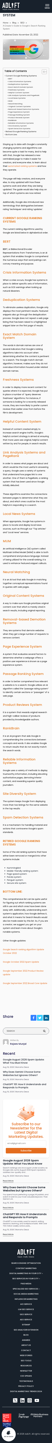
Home (5, 23)
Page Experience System (19, 112)
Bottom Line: (11, 134)
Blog (14, 23)
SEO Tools (26, 1360)
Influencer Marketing (26, 1299)
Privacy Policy (26, 1386)
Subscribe (26, 1150)
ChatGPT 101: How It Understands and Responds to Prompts (24, 1086)
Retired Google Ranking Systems (21, 131)
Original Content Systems (19, 106)
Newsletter (26, 1370)
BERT (10, 79)
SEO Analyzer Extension (26, 1329)
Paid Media (26, 1283)
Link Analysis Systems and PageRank (23, 95)
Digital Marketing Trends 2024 (26, 1391)
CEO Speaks (26, 1376)
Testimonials (26, 1381)
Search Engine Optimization (26, 1263)
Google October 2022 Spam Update (21, 961)
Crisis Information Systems (19, 81)
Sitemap (26, 1324)
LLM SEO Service (26, 1309)
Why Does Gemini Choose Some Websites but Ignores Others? (21, 1073)
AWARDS (26, 1340)
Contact (26, 1350)
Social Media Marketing (26, 1294)
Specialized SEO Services (25, 1288)
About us (26, 1345)
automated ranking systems (22, 166)
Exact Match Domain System (20, 87)
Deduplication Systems (18, 84)
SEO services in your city (25, 1278)
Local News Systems (17, 98)
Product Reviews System (18, 117)
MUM (10, 101)
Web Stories (26, 1355)
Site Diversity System (17, 126)
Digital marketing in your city (25, 1273)
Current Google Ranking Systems (21, 76)
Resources (26, 1365)
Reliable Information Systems (21, 123)
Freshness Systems (16, 90)
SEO (22, 23)
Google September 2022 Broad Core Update (25, 983)
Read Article (8, 1181)
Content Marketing (26, 1268)
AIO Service (26, 1304)
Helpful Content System (18, 92)
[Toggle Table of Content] (43, 71)
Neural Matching (15, 104)
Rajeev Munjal (18, 1044)
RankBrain (12, 120)
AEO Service (26, 1319)
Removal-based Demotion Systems (23, 109)
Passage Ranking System (19, 115)
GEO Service (26, 1314)
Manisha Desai (22, 1067)
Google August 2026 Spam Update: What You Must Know (23, 1061)
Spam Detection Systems (19, 128)
